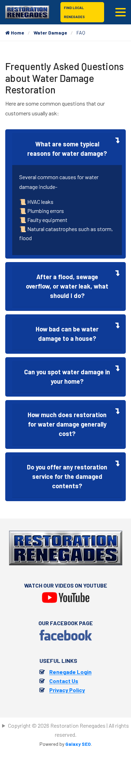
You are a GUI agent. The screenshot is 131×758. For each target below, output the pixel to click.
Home (17, 33)
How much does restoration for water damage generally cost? (67, 424)
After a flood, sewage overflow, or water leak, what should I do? (67, 286)
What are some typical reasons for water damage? (67, 148)
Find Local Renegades (74, 12)
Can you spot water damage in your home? (67, 376)
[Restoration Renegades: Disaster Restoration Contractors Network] (27, 11)
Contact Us (63, 680)
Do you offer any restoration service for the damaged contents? (67, 476)
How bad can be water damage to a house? (67, 333)
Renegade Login (70, 671)
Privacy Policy (67, 690)
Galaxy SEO (78, 744)
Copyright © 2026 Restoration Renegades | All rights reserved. (68, 730)
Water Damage (50, 33)
